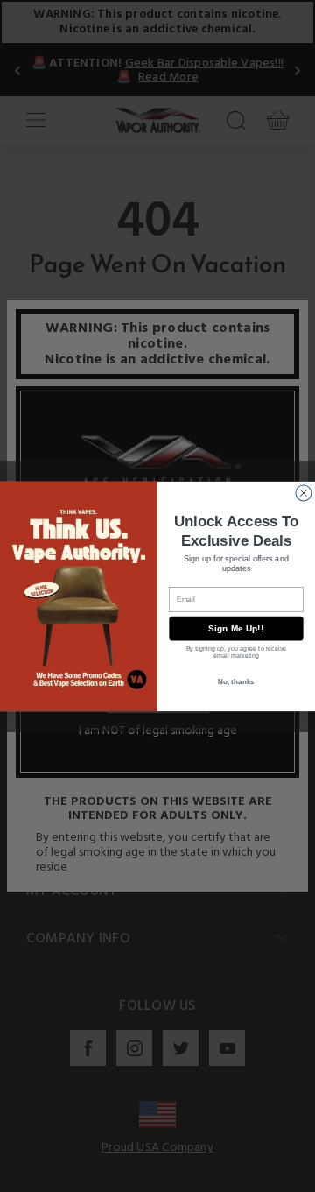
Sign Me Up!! (235, 628)
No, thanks (236, 681)
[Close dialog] (304, 492)
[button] (314, 1179)
